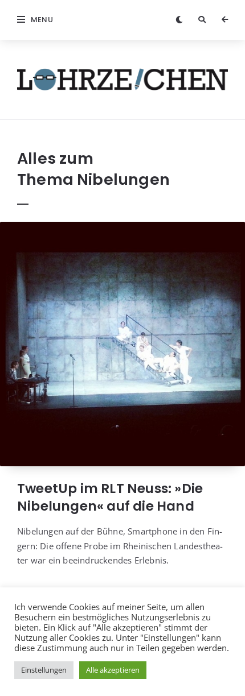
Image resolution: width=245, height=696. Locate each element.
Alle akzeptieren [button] (113, 670)
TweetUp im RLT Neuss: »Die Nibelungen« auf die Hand (110, 497)
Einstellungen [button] (44, 670)
